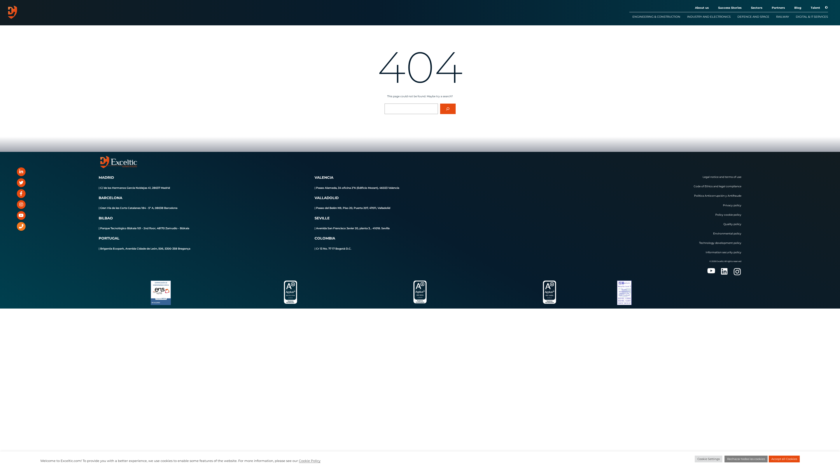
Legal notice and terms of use (722, 177)
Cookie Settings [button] (708, 459)
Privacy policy (732, 205)
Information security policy (723, 252)
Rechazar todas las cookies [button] (746, 459)
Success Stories (730, 7)
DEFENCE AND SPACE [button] (753, 16)
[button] (824, 7)
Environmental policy (727, 233)
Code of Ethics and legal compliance (717, 186)
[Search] (448, 109)
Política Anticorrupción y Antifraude (717, 195)
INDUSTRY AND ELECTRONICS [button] (709, 16)
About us (702, 7)
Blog (797, 7)
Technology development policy (720, 243)
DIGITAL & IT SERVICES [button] (812, 16)
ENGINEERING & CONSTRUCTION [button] (656, 16)
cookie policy (732, 214)
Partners (778, 7)
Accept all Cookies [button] (784, 459)
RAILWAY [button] (782, 16)
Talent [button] (815, 7)
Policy (719, 214)
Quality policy (732, 224)
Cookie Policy (309, 461)
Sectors (756, 7)
